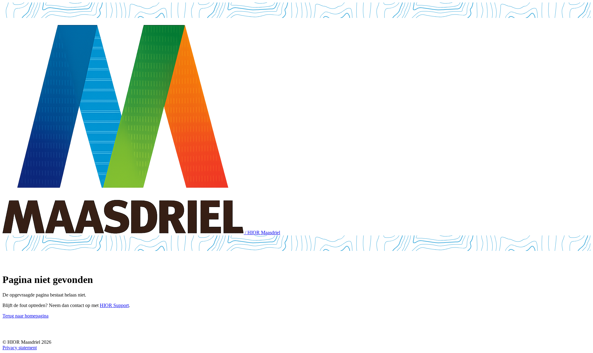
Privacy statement (19, 347)
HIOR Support (114, 305)
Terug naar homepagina (25, 315)
